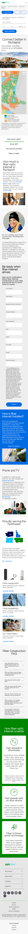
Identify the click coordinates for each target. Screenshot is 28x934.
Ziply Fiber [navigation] (3, 6)
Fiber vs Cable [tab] (14, 153)
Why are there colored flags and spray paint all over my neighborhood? (13, 674)
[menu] (3, 24)
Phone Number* (10, 360)
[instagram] (6, 896)
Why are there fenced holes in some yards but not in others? (13, 688)
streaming (6, 497)
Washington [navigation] (21, 6)
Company (8, 881)
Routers (14, 929)
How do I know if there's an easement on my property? (13, 694)
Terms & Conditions (14, 911)
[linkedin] (14, 893)
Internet (14, 927)
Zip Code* (9, 344)
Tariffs (14, 909)
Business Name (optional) (13, 304)
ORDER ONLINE (7, 12)
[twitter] (10, 893)
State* (8, 337)
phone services (8, 480)
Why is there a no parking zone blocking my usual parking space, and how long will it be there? (13, 702)
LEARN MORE (7, 190)
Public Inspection (14, 907)
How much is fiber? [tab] (14, 139)
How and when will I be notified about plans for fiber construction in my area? (12, 665)
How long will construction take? (12, 680)
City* (7, 329)
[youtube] (18, 893)
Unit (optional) (10, 321)
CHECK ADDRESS (10, 31)
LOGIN (20, 12)
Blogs (14, 925)
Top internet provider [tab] (14, 149)
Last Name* (9, 296)
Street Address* (10, 312)
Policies (14, 902)
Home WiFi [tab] (14, 144)
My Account (8, 871)
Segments (8, 886)
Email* (8, 352)
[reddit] (21, 893)
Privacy (14, 905)
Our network (7, 561)
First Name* (9, 288)
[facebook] (6, 893)
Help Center (8, 876)
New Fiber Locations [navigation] (12, 6)
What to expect (14, 446)
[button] (14, 92)
